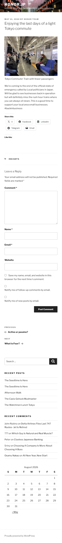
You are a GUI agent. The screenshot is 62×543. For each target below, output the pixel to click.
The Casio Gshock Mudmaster (21, 398)
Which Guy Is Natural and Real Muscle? (32, 433)
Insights (14, 159)
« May (15, 512)
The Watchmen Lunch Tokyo (20, 405)
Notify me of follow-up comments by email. (27, 290)
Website (9, 260)
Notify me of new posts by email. (22, 301)
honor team (31, 19)
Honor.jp (15, 4)
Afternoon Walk (13, 392)
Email (8, 244)
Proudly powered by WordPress (20, 535)
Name (8, 229)
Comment (11, 188)
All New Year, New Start (35, 455)
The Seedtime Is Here (16, 380)
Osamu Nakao (12, 455)
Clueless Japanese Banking (28, 439)
